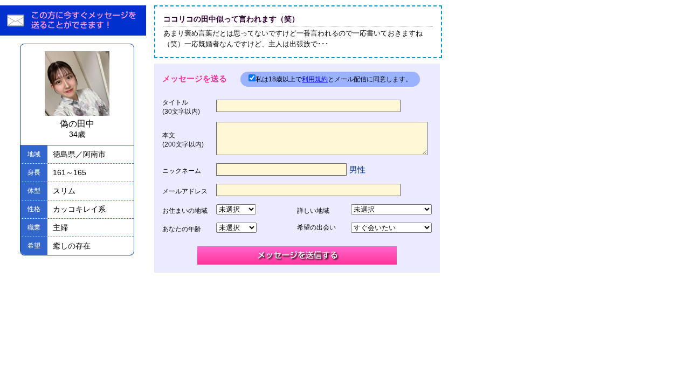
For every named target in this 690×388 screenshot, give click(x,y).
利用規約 (315, 79)
